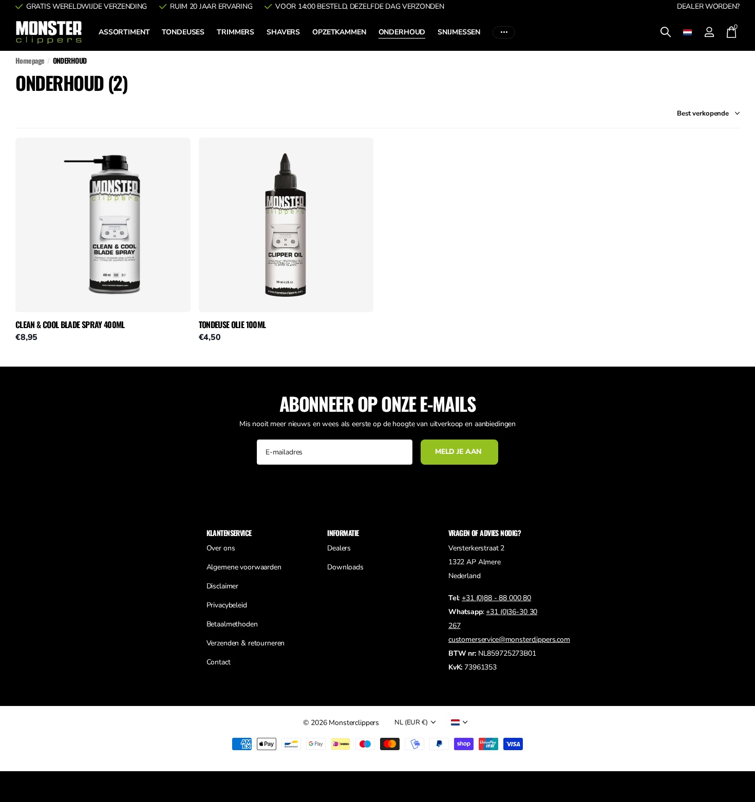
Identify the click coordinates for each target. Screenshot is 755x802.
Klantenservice (229, 532)
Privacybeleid (226, 605)
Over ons (220, 548)
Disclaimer (222, 586)
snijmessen (459, 32)
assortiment (124, 32)
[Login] (709, 32)
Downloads (345, 567)
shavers (283, 32)
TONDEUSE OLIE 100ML (232, 325)
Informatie (342, 532)
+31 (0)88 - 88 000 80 (496, 598)
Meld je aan (459, 451)
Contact (218, 662)
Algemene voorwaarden (243, 567)
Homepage (30, 60)
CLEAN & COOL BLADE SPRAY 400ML (70, 325)
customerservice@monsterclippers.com (509, 639)
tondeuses (183, 32)
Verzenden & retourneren (245, 643)
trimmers (235, 32)
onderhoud (402, 32)
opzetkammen (339, 32)
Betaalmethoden (232, 624)
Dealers (339, 548)
